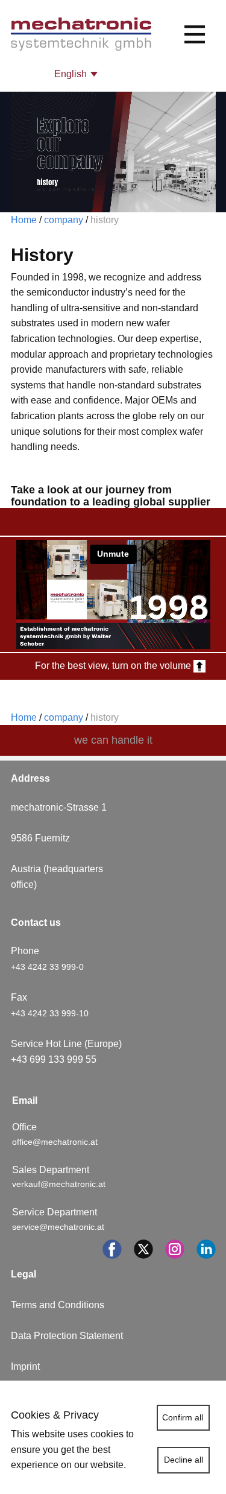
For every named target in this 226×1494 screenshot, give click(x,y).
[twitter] (143, 1249)
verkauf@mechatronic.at (60, 1184)
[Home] (81, 34)
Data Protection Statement (67, 1336)
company (62, 220)
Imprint (25, 1366)
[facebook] (112, 1249)
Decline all (183, 1459)
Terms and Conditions (57, 1305)
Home (24, 220)
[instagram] (174, 1249)
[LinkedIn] (206, 1249)
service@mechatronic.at (59, 1227)
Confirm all (182, 1417)
